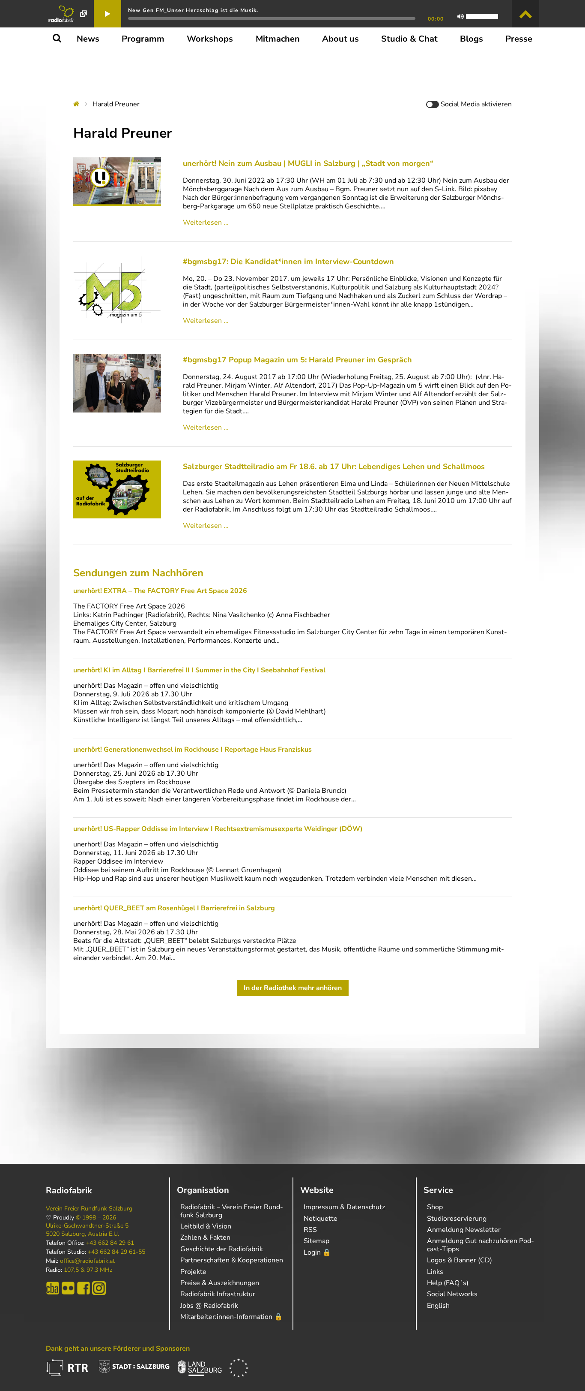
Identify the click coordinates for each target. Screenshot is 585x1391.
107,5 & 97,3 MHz (88, 1270)
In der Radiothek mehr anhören (293, 988)
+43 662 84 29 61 (110, 1243)
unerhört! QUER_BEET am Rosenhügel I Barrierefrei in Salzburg (174, 908)
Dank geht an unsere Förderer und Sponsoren (118, 1348)
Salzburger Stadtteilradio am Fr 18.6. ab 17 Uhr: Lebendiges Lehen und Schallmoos (334, 466)
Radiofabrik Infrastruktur (217, 1294)
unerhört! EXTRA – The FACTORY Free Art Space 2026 (160, 591)
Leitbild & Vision (205, 1226)
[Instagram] (99, 1288)
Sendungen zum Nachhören (138, 573)
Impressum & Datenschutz (344, 1207)
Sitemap (316, 1241)
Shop (435, 1207)
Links (435, 1272)
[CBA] (53, 1288)
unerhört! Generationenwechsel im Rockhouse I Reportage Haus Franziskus (192, 749)
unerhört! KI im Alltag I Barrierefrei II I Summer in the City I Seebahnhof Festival (199, 670)
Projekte (193, 1272)
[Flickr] (68, 1288)
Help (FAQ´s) (448, 1283)
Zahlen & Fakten (205, 1237)
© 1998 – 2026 (96, 1218)
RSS (310, 1229)
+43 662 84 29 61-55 (116, 1252)
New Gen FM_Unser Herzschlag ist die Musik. (193, 10)
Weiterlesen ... (206, 222)
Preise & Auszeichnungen (219, 1283)
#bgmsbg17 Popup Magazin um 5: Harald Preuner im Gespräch (297, 360)
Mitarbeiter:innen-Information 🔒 (231, 1317)
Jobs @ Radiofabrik (209, 1305)
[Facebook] (83, 1288)
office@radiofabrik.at (87, 1261)
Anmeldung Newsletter (464, 1229)
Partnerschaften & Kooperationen (231, 1260)
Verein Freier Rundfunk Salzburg (89, 1209)
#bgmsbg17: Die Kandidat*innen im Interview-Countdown (288, 261)
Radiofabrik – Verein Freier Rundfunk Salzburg (231, 1210)
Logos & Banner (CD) (459, 1260)
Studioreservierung (457, 1218)
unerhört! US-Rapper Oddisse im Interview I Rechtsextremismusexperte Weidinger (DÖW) (218, 829)
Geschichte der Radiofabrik (221, 1249)
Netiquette (320, 1218)
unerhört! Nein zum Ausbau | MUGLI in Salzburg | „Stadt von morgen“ (308, 163)
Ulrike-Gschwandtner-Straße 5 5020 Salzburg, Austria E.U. (87, 1229)
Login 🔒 (317, 1252)
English (438, 1305)
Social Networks (452, 1294)
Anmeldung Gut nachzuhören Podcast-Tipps (480, 1244)
